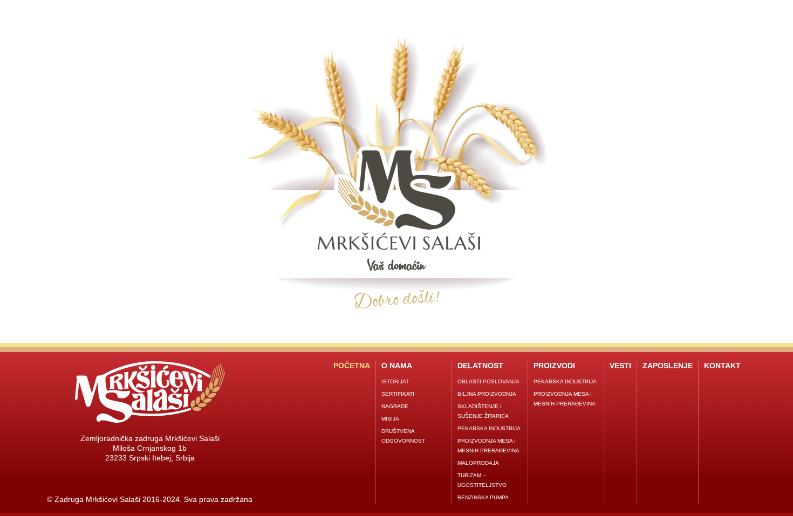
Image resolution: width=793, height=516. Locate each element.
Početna (351, 365)
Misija (390, 419)
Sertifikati (397, 394)
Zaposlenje (667, 365)
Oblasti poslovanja (488, 381)
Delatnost (480, 365)
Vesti (620, 365)
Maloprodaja (478, 463)
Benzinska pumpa (483, 497)
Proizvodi (554, 365)
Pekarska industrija (489, 428)
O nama (396, 365)
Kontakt (722, 365)
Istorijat (395, 381)
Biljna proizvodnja (486, 394)
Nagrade (394, 406)
